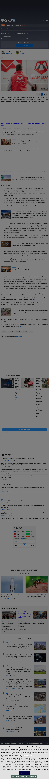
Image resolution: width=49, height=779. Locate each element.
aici (6, 766)
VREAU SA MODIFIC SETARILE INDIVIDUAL (24, 777)
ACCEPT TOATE (24, 773)
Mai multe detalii (28, 755)
